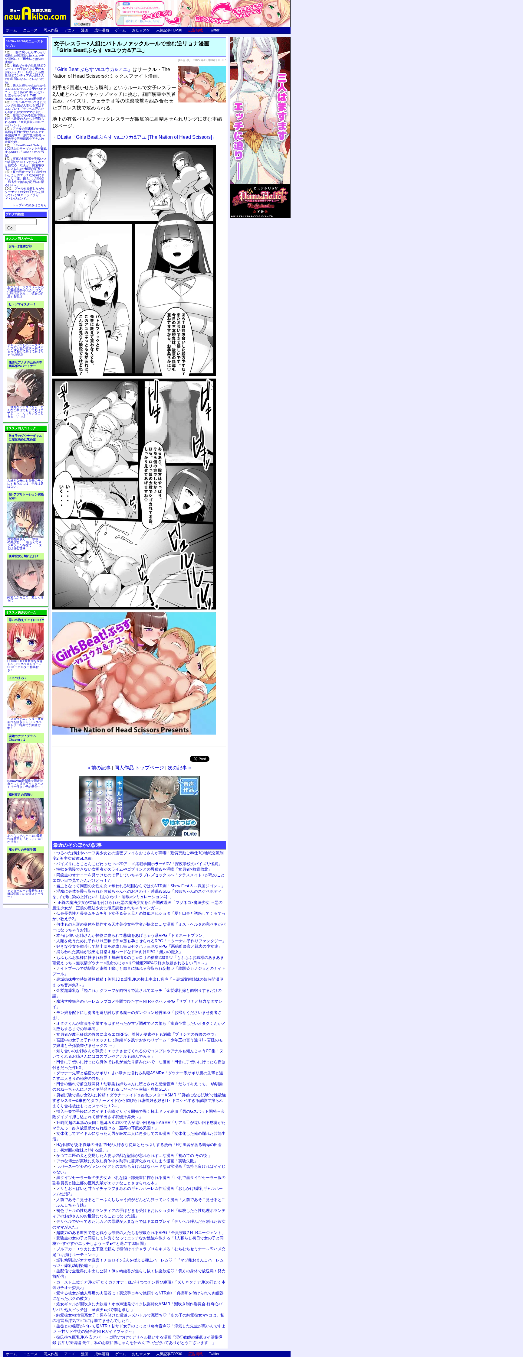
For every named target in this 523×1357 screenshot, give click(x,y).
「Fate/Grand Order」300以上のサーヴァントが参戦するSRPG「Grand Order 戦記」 (26, 150)
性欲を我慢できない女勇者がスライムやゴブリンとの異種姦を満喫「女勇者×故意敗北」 (134, 869)
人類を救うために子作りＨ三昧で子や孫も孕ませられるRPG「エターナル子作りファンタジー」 (141, 941)
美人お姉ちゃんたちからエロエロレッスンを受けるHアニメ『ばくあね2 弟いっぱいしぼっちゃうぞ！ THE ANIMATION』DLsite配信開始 (25, 92)
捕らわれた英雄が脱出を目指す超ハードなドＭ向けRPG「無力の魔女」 (119, 952)
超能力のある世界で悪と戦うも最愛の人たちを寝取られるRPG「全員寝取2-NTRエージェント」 (140, 1232)
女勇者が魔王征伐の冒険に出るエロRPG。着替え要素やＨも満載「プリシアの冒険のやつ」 (137, 1034)
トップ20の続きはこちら (30, 205)
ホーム (11, 30)
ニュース (30, 30)
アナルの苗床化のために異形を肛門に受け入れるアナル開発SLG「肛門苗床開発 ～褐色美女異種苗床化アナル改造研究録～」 (25, 135)
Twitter (214, 30)
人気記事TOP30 (169, 30)
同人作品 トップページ (139, 767)
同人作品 (51, 30)
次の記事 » (179, 767)
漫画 (84, 30)
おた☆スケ (141, 30)
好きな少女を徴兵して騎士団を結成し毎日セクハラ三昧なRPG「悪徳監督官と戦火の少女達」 (139, 946)
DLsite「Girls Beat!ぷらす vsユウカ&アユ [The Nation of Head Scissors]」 (137, 137)
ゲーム (120, 30)
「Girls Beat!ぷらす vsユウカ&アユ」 (92, 69)
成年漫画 (101, 30)
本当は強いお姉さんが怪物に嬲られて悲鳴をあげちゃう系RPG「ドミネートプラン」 (131, 935)
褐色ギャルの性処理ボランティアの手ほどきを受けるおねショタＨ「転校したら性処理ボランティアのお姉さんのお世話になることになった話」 (25, 74)
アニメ (69, 30)
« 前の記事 (99, 767)
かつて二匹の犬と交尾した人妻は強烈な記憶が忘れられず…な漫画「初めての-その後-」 (134, 1155)
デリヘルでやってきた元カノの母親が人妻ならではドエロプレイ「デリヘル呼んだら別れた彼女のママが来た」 (25, 107)
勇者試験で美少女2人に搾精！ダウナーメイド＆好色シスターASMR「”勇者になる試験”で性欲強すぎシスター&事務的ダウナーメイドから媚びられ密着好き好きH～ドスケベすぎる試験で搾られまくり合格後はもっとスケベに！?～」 (139, 1100)
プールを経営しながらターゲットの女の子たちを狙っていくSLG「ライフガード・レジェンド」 (25, 193)
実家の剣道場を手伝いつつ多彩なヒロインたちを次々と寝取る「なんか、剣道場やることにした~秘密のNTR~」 (25, 163)
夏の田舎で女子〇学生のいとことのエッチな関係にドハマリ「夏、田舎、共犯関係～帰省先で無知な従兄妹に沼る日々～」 (25, 178)
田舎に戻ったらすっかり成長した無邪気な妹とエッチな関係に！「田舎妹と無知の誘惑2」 (25, 57)
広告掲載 (195, 30)
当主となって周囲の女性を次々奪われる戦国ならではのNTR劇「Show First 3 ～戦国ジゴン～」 (140, 886)
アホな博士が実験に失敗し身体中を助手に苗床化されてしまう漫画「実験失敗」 (127, 1161)
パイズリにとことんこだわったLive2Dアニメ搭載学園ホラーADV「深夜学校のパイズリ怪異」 (139, 864)
